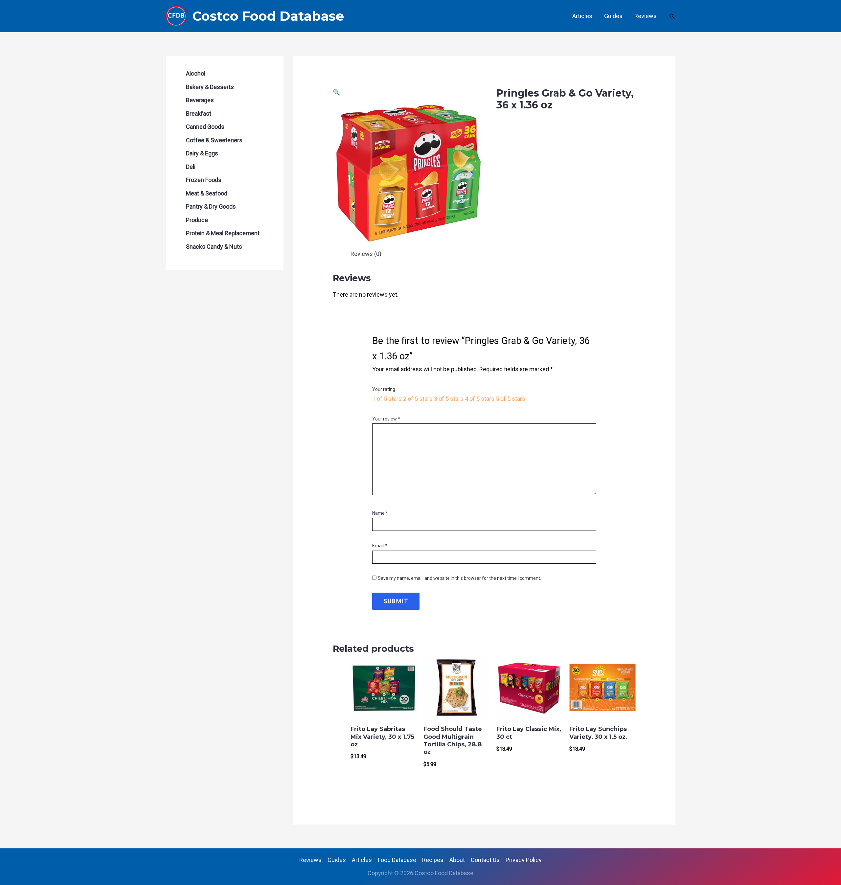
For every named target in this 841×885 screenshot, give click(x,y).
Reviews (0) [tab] (366, 253)
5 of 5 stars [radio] (510, 398)
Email (379, 545)
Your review (386, 418)
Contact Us (485, 859)
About (457, 859)
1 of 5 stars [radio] (387, 398)
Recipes (432, 859)
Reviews (645, 15)
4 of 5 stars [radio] (479, 398)
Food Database (397, 859)
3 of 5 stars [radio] (449, 398)
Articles (582, 15)
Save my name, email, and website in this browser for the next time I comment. (459, 578)
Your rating (383, 389)
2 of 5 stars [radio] (418, 398)
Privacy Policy (524, 859)
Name (380, 513)
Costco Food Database (268, 16)
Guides (613, 15)
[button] (672, 16)
